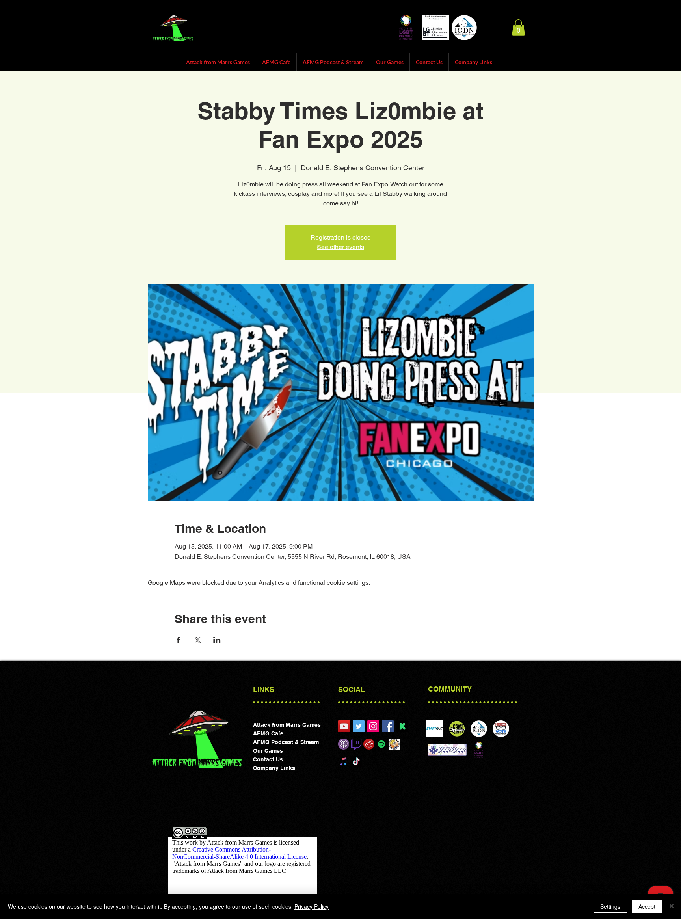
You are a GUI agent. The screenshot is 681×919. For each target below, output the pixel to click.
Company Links (274, 768)
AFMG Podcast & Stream (286, 742)
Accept (646, 906)
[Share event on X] (197, 640)
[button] (518, 27)
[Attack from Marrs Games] (373, 726)
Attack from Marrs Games (287, 725)
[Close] (671, 906)
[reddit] (368, 744)
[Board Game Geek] (394, 744)
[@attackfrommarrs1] (359, 726)
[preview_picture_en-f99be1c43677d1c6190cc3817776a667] (402, 726)
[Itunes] (343, 744)
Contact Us (268, 759)
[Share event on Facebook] (178, 640)
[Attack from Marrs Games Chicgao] (344, 726)
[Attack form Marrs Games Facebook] (388, 726)
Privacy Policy (311, 906)
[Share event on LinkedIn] (217, 640)
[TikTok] (356, 761)
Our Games (268, 751)
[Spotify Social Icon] (381, 744)
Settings (610, 906)
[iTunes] (343, 761)
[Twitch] (356, 744)
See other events (340, 247)
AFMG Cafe (268, 733)
